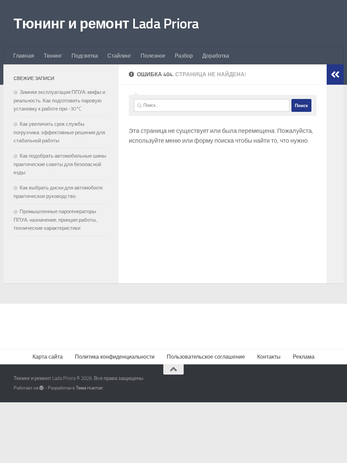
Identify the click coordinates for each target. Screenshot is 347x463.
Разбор (184, 56)
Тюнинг (53, 56)
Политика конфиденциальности (115, 357)
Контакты (269, 357)
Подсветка (85, 56)
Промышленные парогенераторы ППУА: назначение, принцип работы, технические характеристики (55, 219)
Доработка (215, 56)
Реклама (303, 357)
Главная (23, 56)
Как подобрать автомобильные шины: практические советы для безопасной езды (60, 164)
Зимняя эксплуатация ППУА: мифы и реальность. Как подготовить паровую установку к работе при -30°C (59, 100)
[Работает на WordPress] (41, 388)
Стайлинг (119, 56)
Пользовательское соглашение (206, 357)
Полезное (153, 56)
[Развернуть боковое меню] (335, 74)
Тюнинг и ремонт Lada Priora (106, 23)
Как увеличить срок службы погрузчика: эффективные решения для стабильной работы (59, 132)
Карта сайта (48, 357)
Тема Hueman (89, 387)
